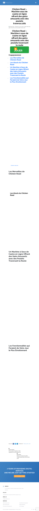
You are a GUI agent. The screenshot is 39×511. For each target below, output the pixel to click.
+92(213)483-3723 (6, 494)
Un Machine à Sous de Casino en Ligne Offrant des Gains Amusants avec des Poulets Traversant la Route (19, 71)
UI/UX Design (21, 506)
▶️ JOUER (18, 49)
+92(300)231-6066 (12, 494)
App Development (6, 504)
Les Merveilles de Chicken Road (17, 59)
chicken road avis (14, 165)
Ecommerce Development (7, 506)
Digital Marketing (22, 504)
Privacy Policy (18, 509)
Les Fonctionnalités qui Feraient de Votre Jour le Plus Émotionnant (19, 80)
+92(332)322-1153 (18, 494)
